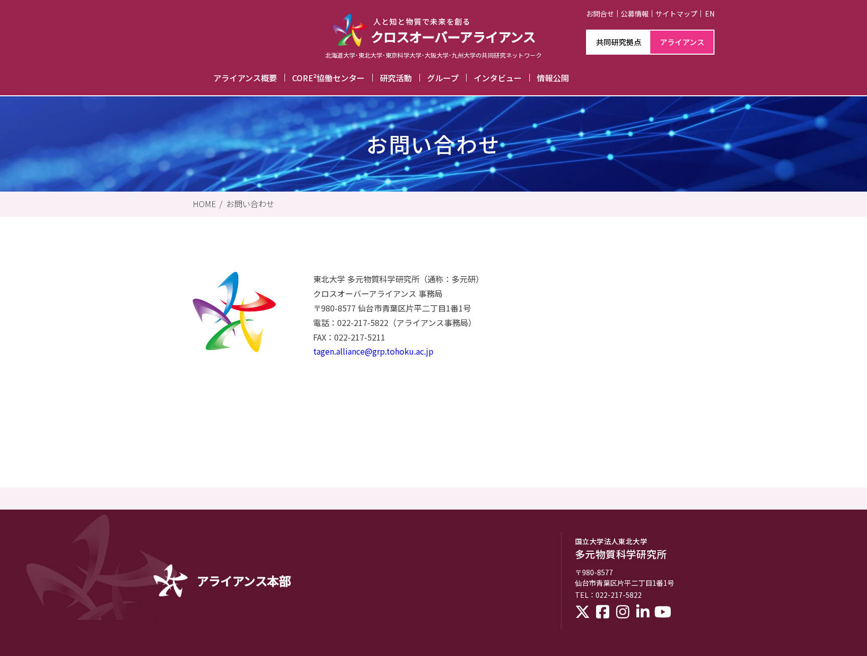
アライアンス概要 (245, 78)
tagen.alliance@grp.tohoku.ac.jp (373, 351)
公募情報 (635, 13)
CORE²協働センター (328, 78)
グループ (443, 78)
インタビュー (498, 78)
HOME (204, 203)
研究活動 (396, 78)
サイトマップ (676, 13)
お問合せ (600, 13)
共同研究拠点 (618, 42)
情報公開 (553, 78)
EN (709, 13)
